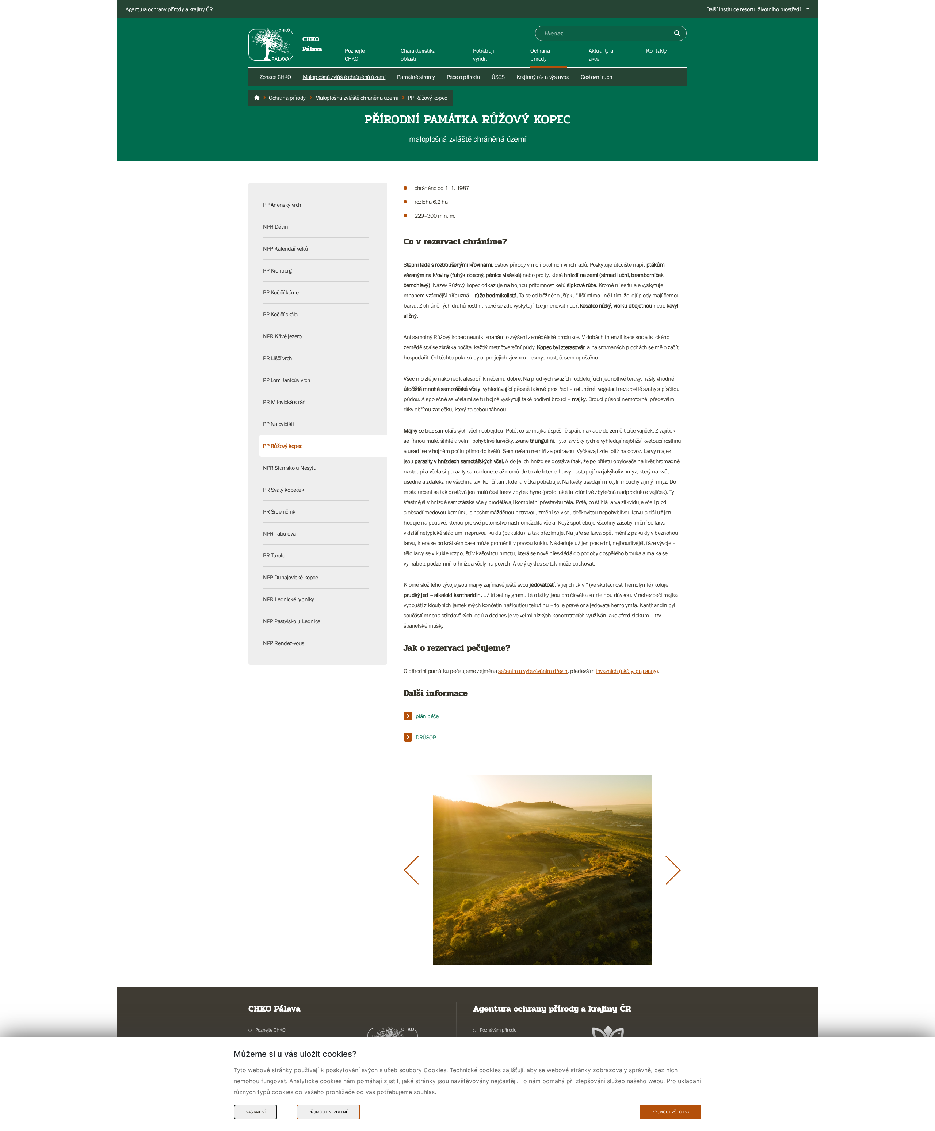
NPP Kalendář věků (285, 248)
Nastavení (255, 1112)
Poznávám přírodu (498, 1030)
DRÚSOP (426, 737)
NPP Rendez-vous (283, 643)
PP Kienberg (277, 270)
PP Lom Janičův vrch (286, 380)
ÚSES (498, 76)
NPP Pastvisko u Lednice (291, 621)
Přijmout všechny (671, 1112)
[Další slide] (673, 870)
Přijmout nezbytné (328, 1112)
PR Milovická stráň (284, 402)
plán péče (427, 716)
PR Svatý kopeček (283, 489)
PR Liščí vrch (277, 358)
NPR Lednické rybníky (288, 599)
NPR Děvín (275, 226)
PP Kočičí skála (280, 314)
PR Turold (274, 555)
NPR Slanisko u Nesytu (290, 467)
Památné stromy (416, 76)
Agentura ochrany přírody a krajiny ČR (169, 9)
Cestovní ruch (596, 76)
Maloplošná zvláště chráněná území (344, 76)
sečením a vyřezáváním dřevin (533, 670)
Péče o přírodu (463, 76)
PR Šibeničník (279, 511)
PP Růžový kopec (282, 445)
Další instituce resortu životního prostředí (753, 9)
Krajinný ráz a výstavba (542, 76)
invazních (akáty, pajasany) (627, 670)
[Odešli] (677, 33)
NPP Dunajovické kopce (290, 577)
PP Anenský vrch (282, 204)
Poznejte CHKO (270, 1030)
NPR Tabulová (279, 533)
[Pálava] (257, 97)
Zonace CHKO (275, 76)
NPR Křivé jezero (282, 336)
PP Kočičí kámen (282, 292)
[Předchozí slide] (411, 870)
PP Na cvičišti (278, 423)
